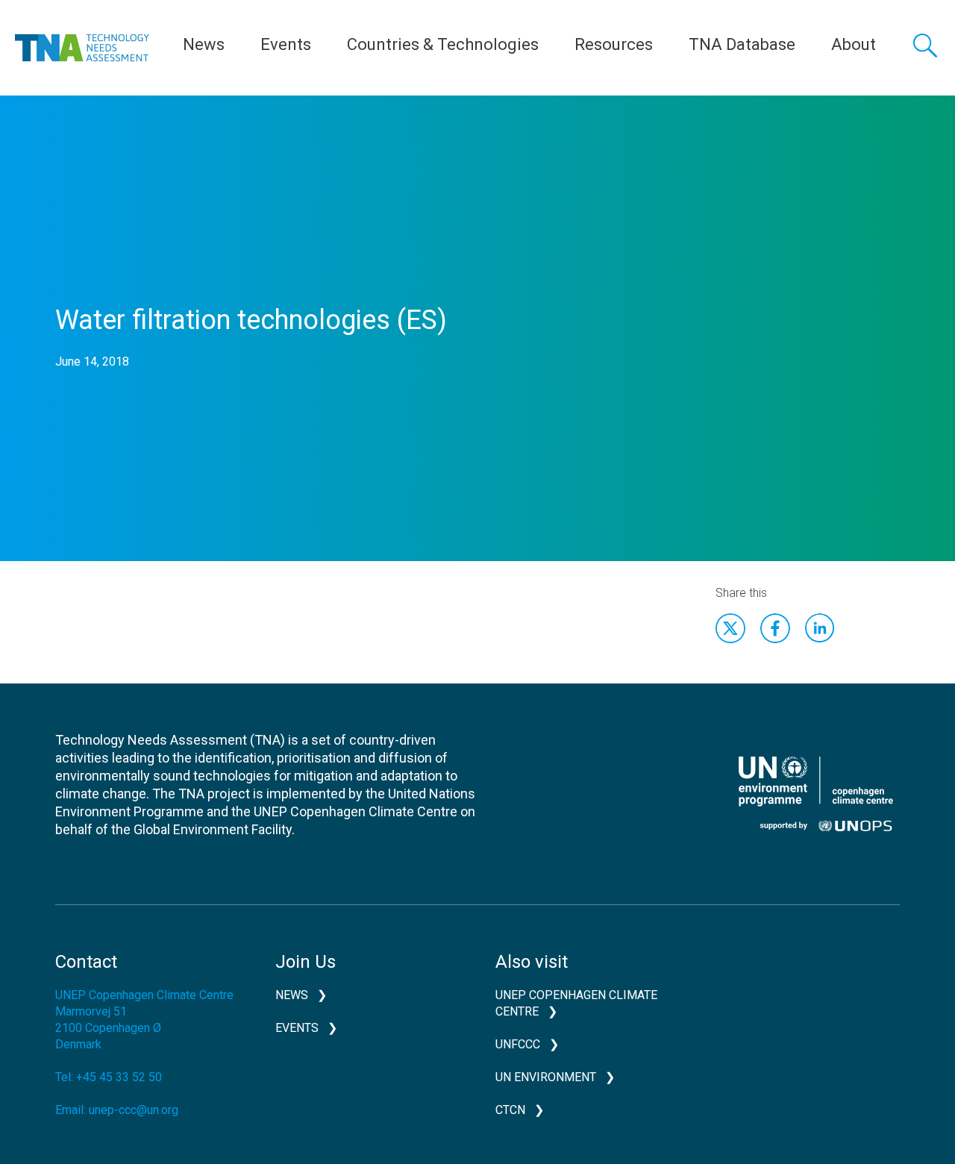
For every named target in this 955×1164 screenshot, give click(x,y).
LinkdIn (820, 628)
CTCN (510, 1110)
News (204, 44)
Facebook (775, 628)
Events (285, 44)
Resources (613, 44)
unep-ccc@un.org (133, 1110)
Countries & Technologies (443, 44)
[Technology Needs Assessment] (82, 48)
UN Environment (545, 1077)
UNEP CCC (815, 794)
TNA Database (742, 44)
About (853, 44)
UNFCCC (517, 1044)
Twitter (730, 628)
